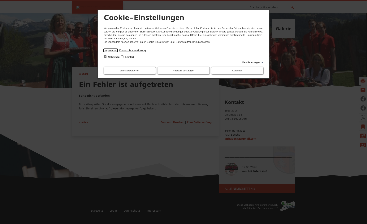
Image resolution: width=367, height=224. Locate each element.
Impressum (110, 50)
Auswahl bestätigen (183, 70)
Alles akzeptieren (129, 70)
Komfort (129, 57)
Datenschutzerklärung (132, 50)
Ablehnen (237, 70)
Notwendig (113, 57)
